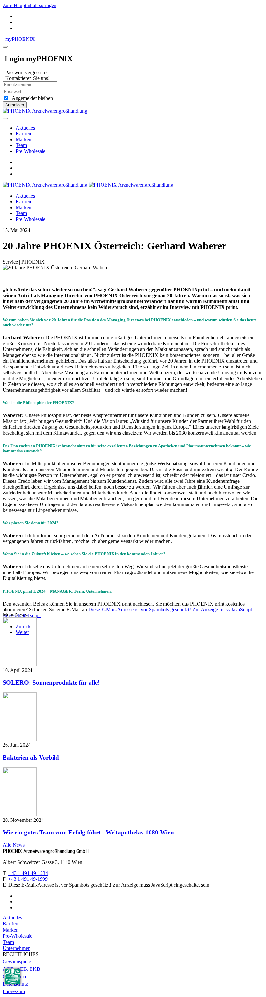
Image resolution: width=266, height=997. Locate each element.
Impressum (14, 991)
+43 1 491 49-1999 (28, 879)
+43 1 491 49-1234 (28, 873)
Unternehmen (16, 948)
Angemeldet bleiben (31, 98)
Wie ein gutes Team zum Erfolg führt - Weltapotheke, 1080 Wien (88, 832)
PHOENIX (20, 39)
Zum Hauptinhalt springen (29, 5)
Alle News (14, 845)
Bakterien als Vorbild (31, 757)
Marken (23, 139)
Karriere (24, 133)
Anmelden (14, 104)
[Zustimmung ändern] (12, 976)
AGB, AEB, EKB (21, 969)
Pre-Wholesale (30, 151)
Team (21, 145)
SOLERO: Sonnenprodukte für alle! (51, 682)
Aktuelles (25, 127)
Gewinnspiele (17, 961)
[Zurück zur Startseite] (45, 111)
